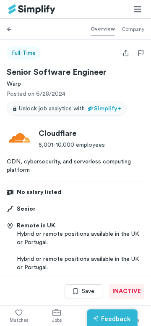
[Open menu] (137, 9)
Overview (103, 28)
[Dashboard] (32, 9)
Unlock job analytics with (70, 109)
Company (133, 29)
